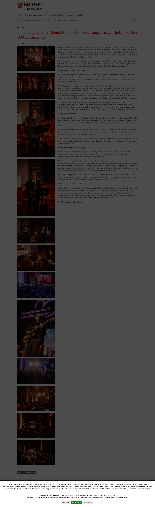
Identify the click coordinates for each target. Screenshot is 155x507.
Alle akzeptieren (77, 502)
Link (77, 491)
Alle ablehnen (66, 502)
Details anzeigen (89, 502)
